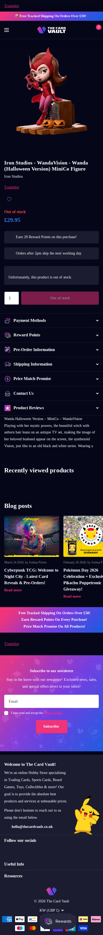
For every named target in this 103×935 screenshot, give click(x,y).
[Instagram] (6, 850)
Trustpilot (11, 6)
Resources (13, 876)
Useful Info (14, 864)
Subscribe (51, 726)
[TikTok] (28, 850)
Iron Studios (13, 176)
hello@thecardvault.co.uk (32, 827)
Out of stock (60, 298)
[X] (17, 850)
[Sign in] (87, 30)
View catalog (7, 30)
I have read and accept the (36, 713)
